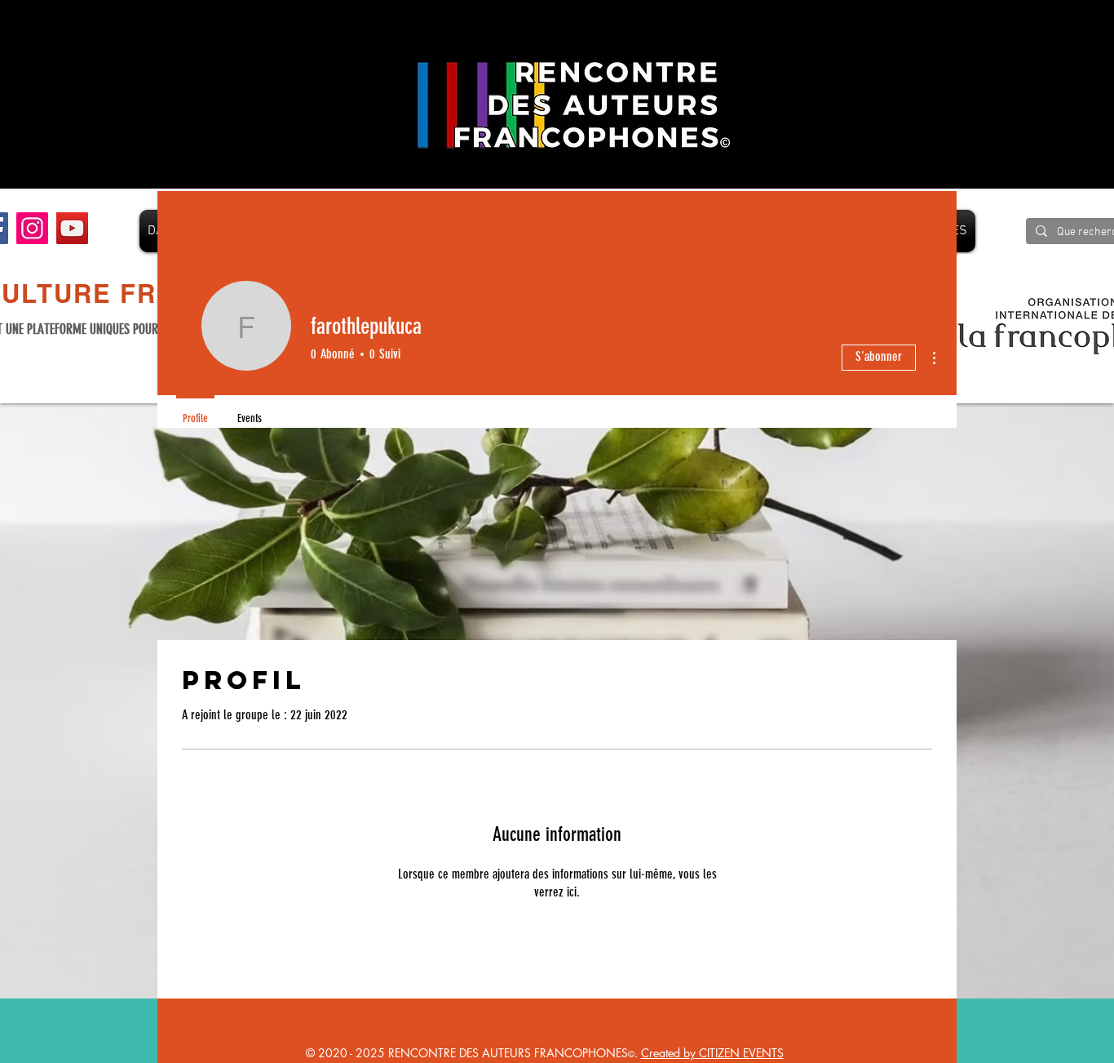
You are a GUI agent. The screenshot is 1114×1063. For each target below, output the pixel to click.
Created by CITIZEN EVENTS (712, 1053)
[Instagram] (32, 228)
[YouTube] (72, 228)
